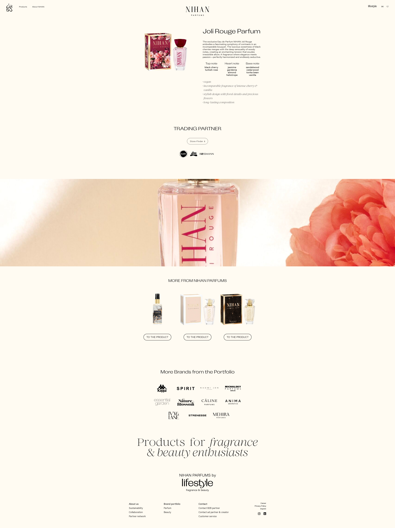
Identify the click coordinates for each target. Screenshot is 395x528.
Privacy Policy (260, 506)
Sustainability (136, 507)
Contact (203, 503)
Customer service (208, 516)
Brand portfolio (172, 503)
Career (263, 503)
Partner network (137, 516)
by (197, 475)
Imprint (263, 508)
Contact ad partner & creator (214, 512)
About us (134, 503)
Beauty (167, 512)
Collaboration (136, 512)
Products (23, 7)
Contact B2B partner (209, 507)
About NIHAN (38, 7)
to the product (157, 337)
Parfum (167, 507)
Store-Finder (196, 141)
